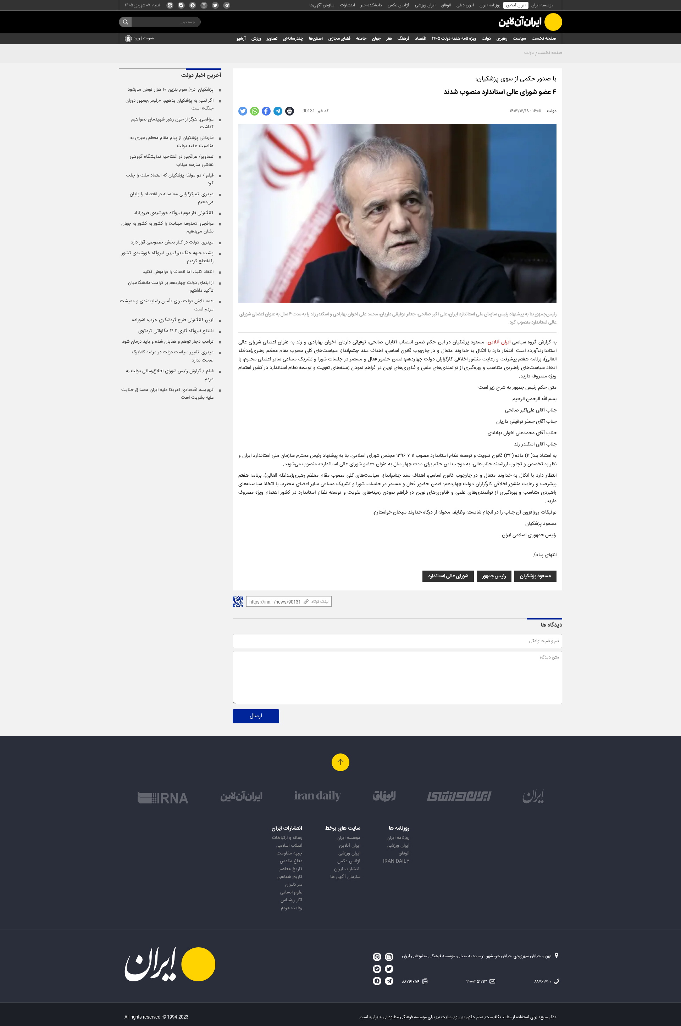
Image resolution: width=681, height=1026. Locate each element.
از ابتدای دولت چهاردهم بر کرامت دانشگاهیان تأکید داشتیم (171, 287)
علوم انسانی (291, 892)
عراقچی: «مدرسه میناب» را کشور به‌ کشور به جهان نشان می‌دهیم (167, 227)
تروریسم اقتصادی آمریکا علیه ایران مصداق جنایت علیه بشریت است (167, 394)
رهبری (502, 38)
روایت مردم (291, 908)
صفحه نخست (544, 38)
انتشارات (347, 5)
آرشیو (241, 38)
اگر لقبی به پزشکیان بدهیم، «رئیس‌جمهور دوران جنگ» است (170, 104)
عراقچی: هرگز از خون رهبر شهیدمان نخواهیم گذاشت (172, 123)
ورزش (256, 38)
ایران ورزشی (425, 5)
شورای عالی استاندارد (448, 576)
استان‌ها (316, 38)
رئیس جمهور (494, 576)
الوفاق (446, 5)
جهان (376, 38)
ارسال (256, 716)
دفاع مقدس (291, 861)
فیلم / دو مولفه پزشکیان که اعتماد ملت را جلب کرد (170, 179)
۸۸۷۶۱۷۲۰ (543, 981)
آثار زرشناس (291, 900)
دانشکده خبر (371, 5)
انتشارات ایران (347, 869)
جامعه (361, 38)
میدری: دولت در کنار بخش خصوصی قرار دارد (172, 242)
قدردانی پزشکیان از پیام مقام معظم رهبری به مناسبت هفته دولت (172, 142)
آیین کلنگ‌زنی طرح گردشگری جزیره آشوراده (173, 320)
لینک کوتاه (319, 601)
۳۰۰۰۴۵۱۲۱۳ (477, 981)
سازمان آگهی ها (345, 877)
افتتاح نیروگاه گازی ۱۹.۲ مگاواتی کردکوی (176, 331)
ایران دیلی (465, 5)
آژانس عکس (398, 5)
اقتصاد (420, 38)
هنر (389, 38)
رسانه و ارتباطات (287, 838)
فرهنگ (403, 38)
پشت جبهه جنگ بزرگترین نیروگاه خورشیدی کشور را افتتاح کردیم (168, 257)
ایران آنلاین (516, 5)
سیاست (519, 38)
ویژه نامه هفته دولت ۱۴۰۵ (454, 38)
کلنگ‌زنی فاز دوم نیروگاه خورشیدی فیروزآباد (174, 213)
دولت (486, 38)
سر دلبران (293, 884)
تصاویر (272, 38)
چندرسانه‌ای (293, 38)
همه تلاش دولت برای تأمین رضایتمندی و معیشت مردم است (167, 305)
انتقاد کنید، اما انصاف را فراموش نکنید (178, 272)
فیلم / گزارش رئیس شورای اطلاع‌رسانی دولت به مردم (170, 375)
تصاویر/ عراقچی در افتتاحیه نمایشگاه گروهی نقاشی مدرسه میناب (172, 160)
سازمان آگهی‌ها (321, 5)
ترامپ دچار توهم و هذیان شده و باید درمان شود (168, 342)
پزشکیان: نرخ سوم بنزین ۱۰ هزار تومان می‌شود (171, 90)
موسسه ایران (542, 5)
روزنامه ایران (490, 5)
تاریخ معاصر (290, 869)
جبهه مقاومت (289, 853)
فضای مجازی (339, 38)
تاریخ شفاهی (289, 877)
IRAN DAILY (396, 861)
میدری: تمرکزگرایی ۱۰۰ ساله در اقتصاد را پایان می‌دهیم (172, 198)
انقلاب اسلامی (289, 846)
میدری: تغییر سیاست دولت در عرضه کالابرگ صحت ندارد (173, 356)
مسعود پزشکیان (535, 576)
